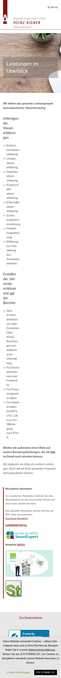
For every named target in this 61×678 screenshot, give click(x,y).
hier (52, 452)
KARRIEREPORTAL (16, 525)
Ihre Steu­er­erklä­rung (30, 617)
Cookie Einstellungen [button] (18, 672)
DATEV (21, 544)
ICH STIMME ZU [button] (46, 672)
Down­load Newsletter (16, 518)
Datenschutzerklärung (42, 649)
